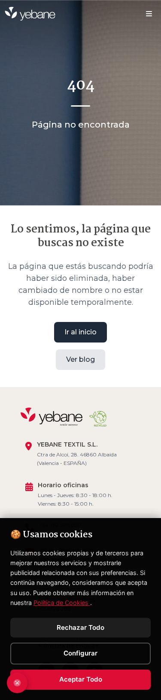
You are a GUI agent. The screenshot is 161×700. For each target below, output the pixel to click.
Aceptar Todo (80, 679)
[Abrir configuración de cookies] (17, 683)
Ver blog (80, 359)
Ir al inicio (80, 332)
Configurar (80, 653)
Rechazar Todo (80, 627)
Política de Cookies (61, 602)
